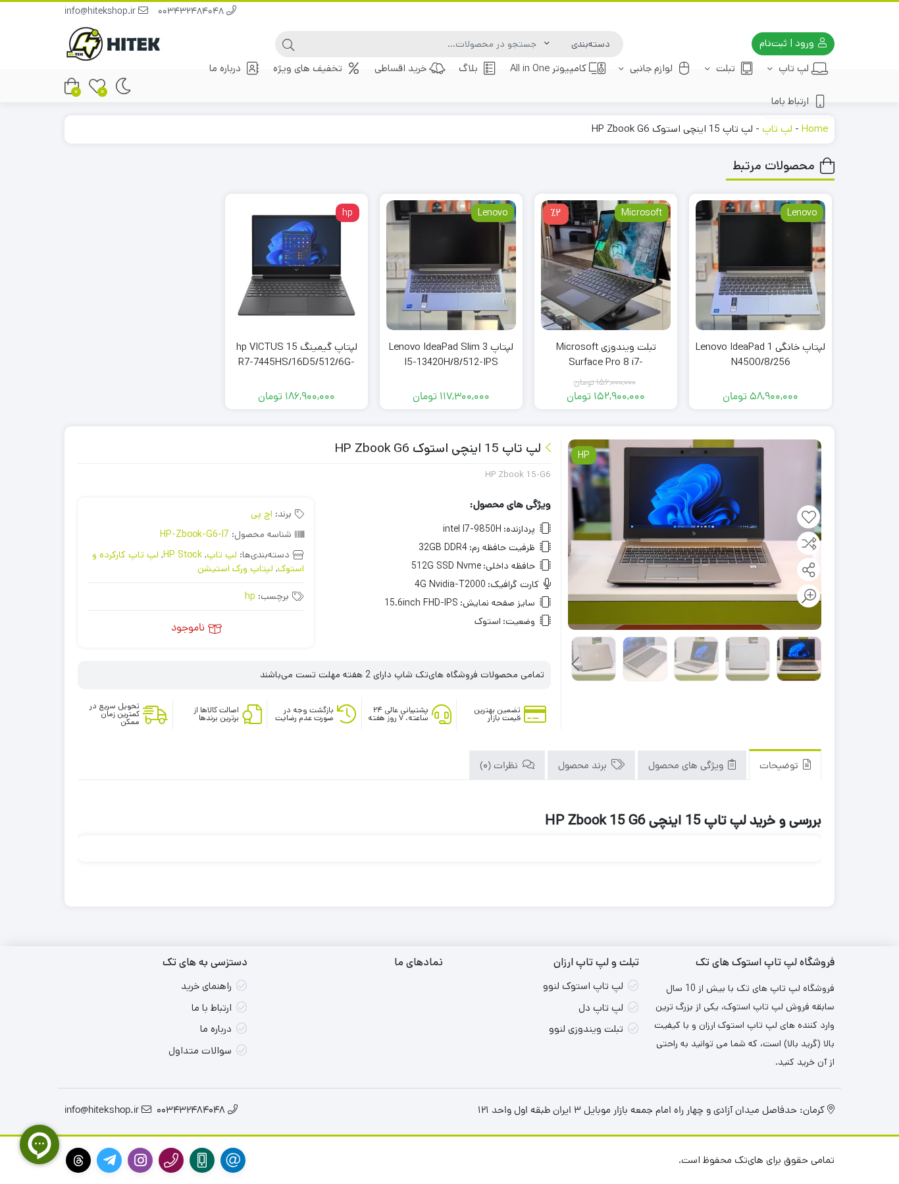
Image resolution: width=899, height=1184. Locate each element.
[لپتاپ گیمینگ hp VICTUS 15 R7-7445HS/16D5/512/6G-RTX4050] (296, 265)
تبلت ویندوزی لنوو (586, 1029)
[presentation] (575, 664)
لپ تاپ (792, 68)
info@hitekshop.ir (101, 12)
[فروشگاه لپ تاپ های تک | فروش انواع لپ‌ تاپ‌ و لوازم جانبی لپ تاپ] (117, 44)
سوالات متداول (200, 1050)
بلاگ (468, 68)
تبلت (724, 68)
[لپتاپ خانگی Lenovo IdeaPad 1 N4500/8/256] (760, 265)
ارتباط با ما (212, 1008)
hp (250, 596)
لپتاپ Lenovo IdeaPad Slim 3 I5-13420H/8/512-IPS (451, 354)
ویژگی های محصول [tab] (687, 766)
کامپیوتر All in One (548, 68)
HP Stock (182, 554)
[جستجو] (288, 44)
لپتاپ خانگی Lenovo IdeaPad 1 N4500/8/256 (760, 354)
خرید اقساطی (400, 68)
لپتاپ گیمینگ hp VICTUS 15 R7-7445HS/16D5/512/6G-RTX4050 (296, 361)
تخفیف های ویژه (307, 68)
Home (815, 129)
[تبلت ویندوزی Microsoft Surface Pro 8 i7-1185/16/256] (606, 265)
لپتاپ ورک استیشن (235, 568)
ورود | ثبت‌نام (788, 43)
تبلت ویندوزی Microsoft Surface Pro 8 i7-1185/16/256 (606, 361)
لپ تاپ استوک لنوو (583, 986)
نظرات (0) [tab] (500, 766)
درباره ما (225, 68)
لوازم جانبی (650, 68)
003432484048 (192, 12)
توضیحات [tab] (780, 766)
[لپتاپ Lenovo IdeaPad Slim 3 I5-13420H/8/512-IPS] (451, 265)
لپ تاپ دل (600, 1008)
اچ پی (261, 514)
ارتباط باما (790, 101)
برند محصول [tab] (583, 766)
